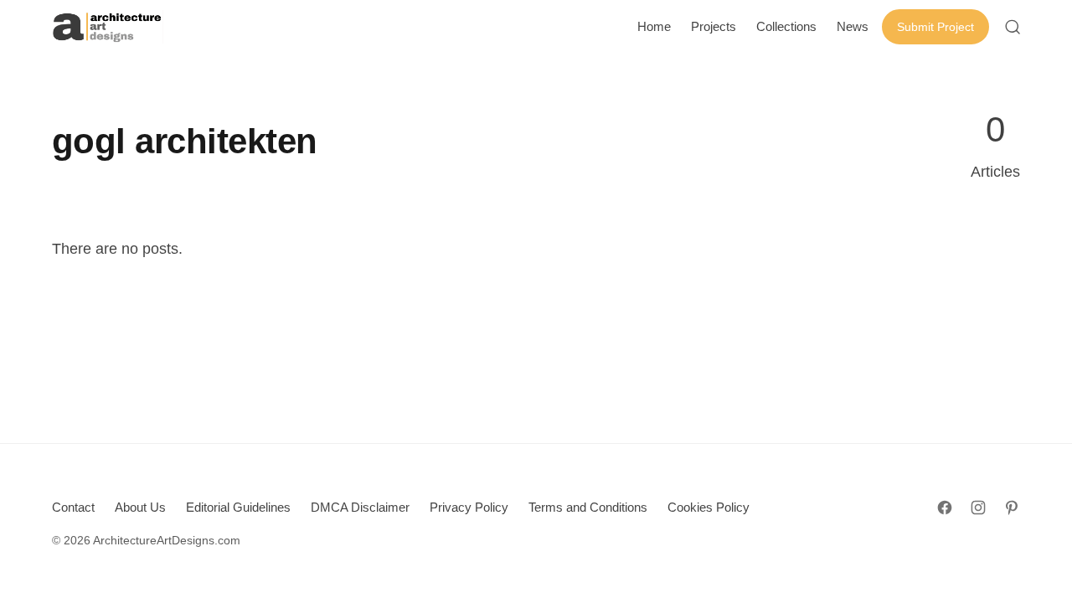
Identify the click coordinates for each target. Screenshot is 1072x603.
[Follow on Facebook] (945, 507)
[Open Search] (1012, 27)
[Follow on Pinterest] (1012, 507)
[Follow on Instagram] (978, 507)
